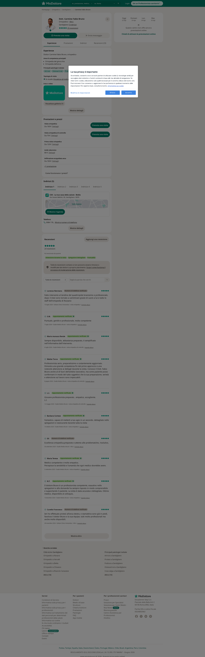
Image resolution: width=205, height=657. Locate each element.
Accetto (128, 93)
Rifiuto (112, 93)
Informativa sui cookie (115, 86)
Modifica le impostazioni (80, 93)
